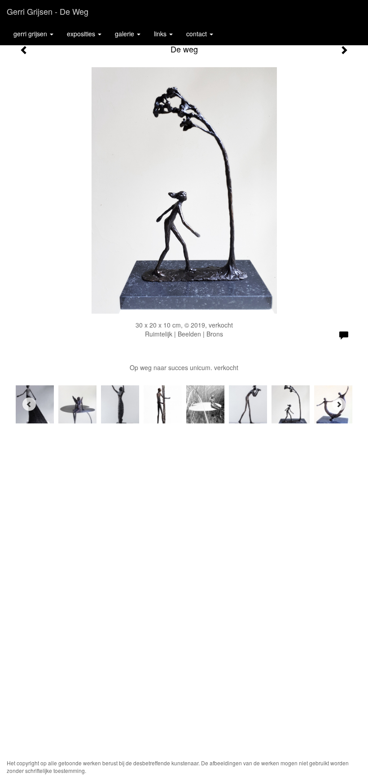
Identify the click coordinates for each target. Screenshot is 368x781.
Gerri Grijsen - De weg (47, 11)
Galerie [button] (125, 33)
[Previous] (29, 404)
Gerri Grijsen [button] (31, 33)
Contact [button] (197, 33)
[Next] (339, 404)
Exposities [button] (82, 33)
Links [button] (161, 33)
